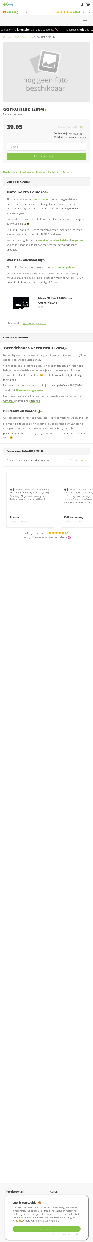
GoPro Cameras (22, 37)
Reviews (67, 172)
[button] (83, 126)
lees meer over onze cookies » (68, 1234)
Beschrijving (10, 172)
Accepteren (46, 1229)
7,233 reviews (36, 537)
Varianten (53, 172)
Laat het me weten (45, 156)
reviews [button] (81, 12)
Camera (7, 37)
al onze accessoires (34, 323)
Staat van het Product (32, 172)
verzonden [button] (19, 12)
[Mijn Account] (82, 5)
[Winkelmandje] (88, 5)
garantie (35, 401)
